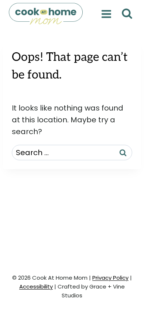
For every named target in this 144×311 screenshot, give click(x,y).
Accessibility (36, 286)
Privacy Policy (110, 278)
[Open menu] (106, 13)
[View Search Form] (127, 14)
